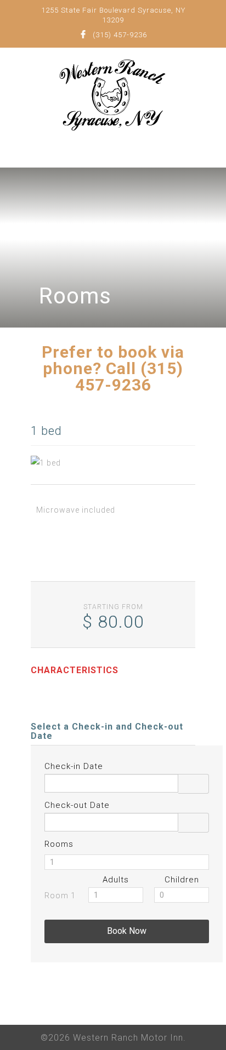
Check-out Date (77, 805)
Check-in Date (73, 766)
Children (182, 880)
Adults (116, 880)
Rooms (59, 844)
